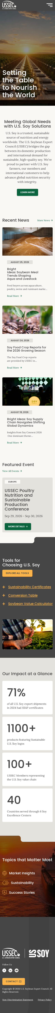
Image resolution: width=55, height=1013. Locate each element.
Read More (13, 295)
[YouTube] (16, 971)
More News (43, 220)
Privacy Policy (45, 999)
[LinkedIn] (10, 971)
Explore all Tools (17, 573)
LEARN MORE (27, 192)
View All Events (10, 471)
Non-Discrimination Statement (17, 999)
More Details (16, 526)
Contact (12, 981)
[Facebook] (4, 971)
